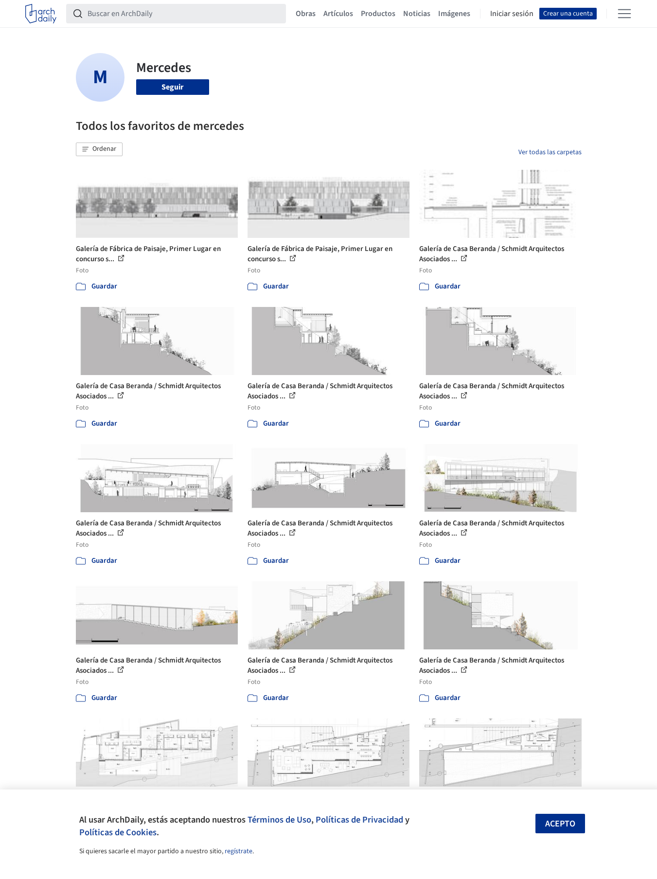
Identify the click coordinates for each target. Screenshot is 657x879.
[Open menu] (624, 13)
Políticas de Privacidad (359, 819)
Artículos (338, 13)
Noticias (416, 13)
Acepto (560, 824)
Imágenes (454, 13)
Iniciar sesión (511, 13)
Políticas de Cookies (118, 832)
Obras (306, 13)
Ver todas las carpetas (550, 152)
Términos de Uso (279, 819)
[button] (99, 149)
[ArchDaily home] (40, 13)
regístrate (238, 851)
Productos (378, 13)
